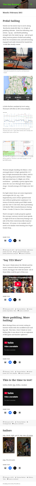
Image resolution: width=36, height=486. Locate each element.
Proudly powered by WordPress (11, 484)
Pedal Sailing (11, 21)
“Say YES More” (12, 260)
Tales (14, 311)
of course (29, 435)
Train (10, 252)
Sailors (7, 430)
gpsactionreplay (22, 252)
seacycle (15, 253)
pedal (4, 253)
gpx (28, 252)
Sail (8, 252)
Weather (15, 373)
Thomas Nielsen (21, 250)
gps (16, 252)
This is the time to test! (17, 380)
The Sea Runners (12, 4)
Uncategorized (7, 424)
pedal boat (10, 253)
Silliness (30, 477)
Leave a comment (25, 253)
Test (14, 385)
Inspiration (10, 311)
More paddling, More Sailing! (16, 319)
